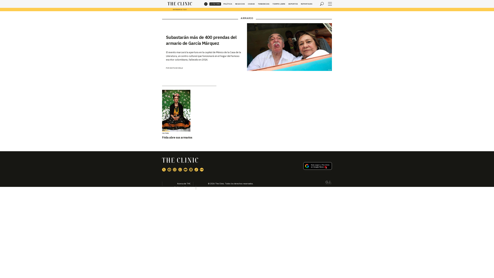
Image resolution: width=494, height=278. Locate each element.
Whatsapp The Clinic (180, 169)
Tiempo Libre (278, 4)
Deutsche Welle (176, 68)
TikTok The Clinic (196, 169)
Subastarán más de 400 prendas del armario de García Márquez (201, 40)
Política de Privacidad (183, 187)
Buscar (322, 4)
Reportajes (306, 4)
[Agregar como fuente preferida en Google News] (317, 169)
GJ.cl (328, 183)
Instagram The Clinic (175, 169)
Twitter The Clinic (164, 169)
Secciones (330, 4)
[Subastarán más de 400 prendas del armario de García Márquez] (289, 47)
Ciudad (251, 4)
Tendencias (263, 4)
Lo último (215, 4)
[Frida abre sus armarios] (189, 111)
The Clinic (206, 4)
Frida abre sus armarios (177, 137)
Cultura (165, 133)
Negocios (240, 4)
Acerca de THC (184, 183)
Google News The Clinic (202, 169)
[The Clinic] (180, 4)
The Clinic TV (185, 169)
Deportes (293, 4)
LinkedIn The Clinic (191, 169)
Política (227, 4)
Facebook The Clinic (169, 169)
